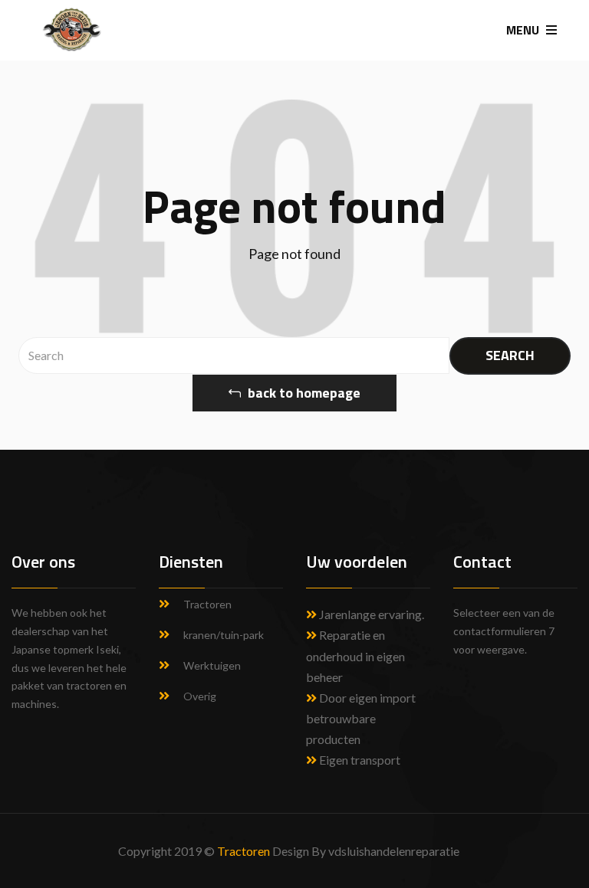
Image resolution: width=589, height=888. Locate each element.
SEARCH (510, 355)
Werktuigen (212, 665)
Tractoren (207, 604)
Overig (199, 696)
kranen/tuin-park (223, 634)
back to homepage (302, 392)
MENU (524, 30)
